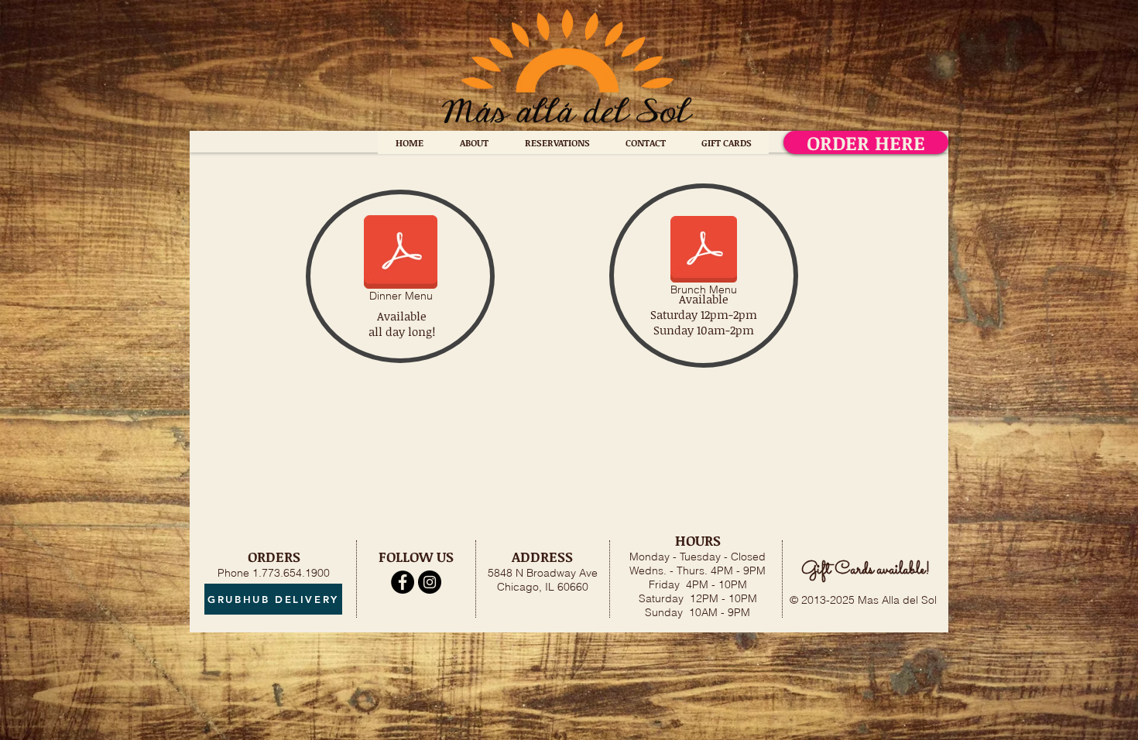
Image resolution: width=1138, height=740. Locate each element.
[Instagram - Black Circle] (429, 582)
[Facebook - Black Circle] (402, 582)
